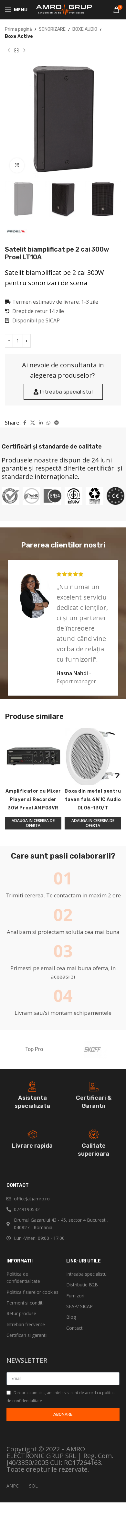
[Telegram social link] (56, 423)
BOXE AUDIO (84, 29)
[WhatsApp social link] (48, 423)
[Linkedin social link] (41, 423)
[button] (33, 823)
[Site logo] (63, 9)
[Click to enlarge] (17, 165)
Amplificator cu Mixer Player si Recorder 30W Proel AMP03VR (33, 799)
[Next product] (24, 51)
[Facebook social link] (24, 423)
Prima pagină (18, 29)
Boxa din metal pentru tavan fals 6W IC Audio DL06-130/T (93, 799)
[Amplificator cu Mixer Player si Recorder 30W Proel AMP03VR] (33, 756)
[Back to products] (16, 51)
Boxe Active (19, 36)
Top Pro (34, 1049)
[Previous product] (9, 51)
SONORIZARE (52, 29)
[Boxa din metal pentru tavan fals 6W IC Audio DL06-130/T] (93, 756)
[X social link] (32, 423)
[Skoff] (92, 1049)
